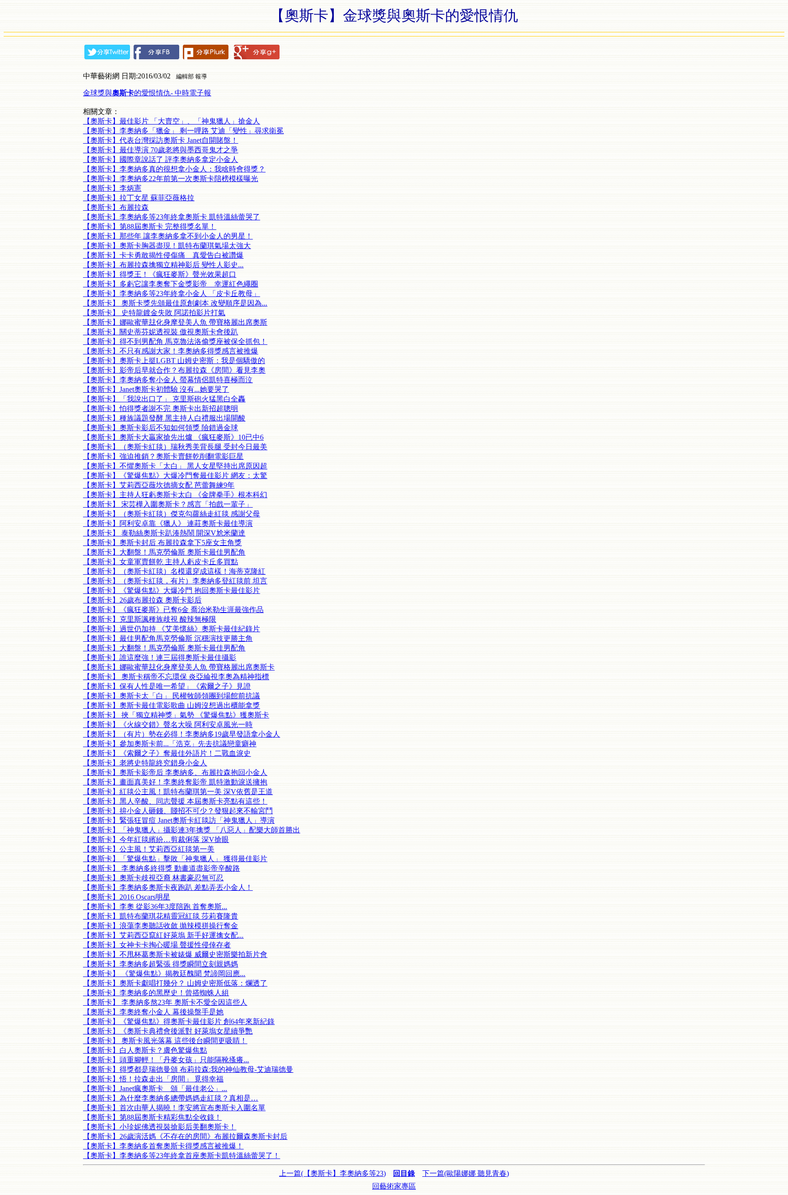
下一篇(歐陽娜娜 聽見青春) (465, 1173)
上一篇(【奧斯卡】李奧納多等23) (332, 1173)
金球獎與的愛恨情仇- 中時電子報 (147, 93)
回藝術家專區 (394, 1186)
